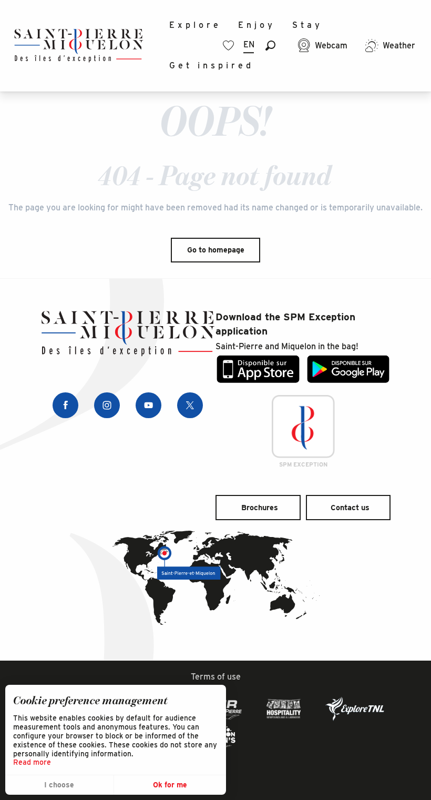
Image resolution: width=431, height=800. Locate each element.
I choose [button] (59, 785)
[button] (270, 45)
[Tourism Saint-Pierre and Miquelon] (79, 45)
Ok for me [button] (170, 785)
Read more (32, 762)
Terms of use (216, 677)
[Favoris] (229, 45)
